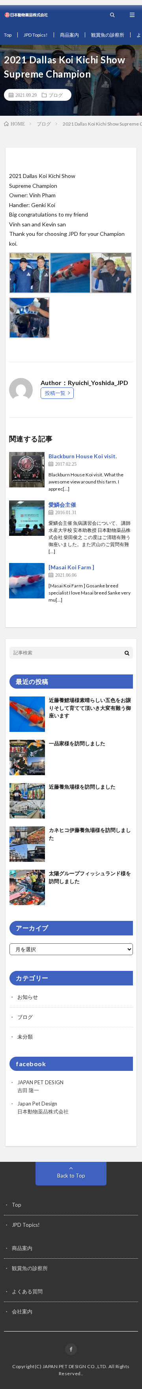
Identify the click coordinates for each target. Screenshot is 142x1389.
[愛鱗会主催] (27, 518)
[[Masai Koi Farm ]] (27, 580)
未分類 (25, 1036)
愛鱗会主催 (62, 504)
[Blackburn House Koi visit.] (27, 469)
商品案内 (69, 35)
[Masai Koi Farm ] (71, 567)
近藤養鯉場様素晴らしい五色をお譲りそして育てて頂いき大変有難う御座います (90, 708)
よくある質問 (27, 1291)
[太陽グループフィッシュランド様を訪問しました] (27, 887)
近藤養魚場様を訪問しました (82, 786)
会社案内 (22, 1311)
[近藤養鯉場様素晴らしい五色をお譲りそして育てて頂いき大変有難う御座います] (27, 714)
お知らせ (27, 997)
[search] (127, 653)
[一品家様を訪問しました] (27, 757)
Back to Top (71, 1175)
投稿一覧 (55, 393)
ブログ (56, 95)
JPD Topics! (36, 35)
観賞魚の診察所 (107, 35)
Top (7, 35)
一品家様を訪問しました (77, 743)
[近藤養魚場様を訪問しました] (27, 801)
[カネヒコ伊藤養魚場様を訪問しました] (27, 844)
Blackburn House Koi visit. (83, 456)
